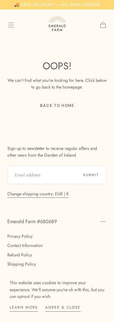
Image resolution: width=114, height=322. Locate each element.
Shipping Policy (21, 264)
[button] (11, 25)
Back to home (57, 105)
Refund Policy (19, 255)
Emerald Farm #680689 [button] (32, 221)
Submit (91, 175)
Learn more (24, 307)
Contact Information (25, 245)
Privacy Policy (20, 236)
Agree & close (63, 307)
